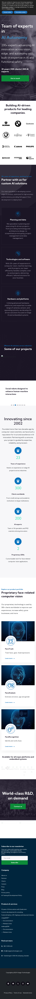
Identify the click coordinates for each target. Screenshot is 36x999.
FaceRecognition (12, 737)
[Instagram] (23, 984)
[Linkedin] (8, 984)
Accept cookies (7, 12)
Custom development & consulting (12, 912)
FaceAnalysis (10, 693)
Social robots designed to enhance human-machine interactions (17, 391)
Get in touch (15, 78)
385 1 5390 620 (8, 946)
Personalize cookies (7, 7)
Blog (2, 890)
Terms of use (18, 993)
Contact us (18, 806)
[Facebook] (13, 984)
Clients (3, 881)
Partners (4, 878)
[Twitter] (18, 984)
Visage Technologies (23, 972)
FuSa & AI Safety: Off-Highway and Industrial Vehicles (17, 915)
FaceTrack (9, 649)
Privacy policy (5, 892)
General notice (27, 993)
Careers (3, 884)
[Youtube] (28, 984)
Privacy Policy (8, 993)
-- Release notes (6, 923)
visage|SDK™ (5, 918)
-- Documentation (7, 921)
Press (3, 887)
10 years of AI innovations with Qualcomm (14, 909)
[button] (11, 405)
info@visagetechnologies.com (13, 951)
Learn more (9, 658)
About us (4, 875)
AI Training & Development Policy (11, 895)
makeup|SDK (5, 926)
